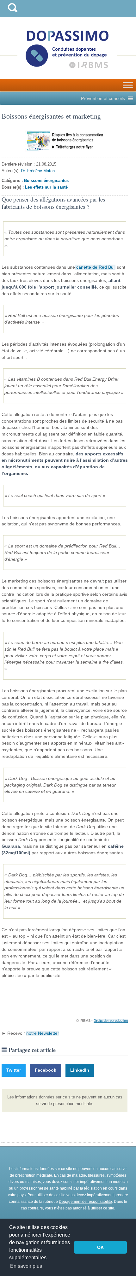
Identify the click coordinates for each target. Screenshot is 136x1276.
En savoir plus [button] (26, 1266)
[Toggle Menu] (128, 85)
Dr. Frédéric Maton (38, 170)
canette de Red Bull (95, 267)
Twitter (13, 1070)
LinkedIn (79, 1070)
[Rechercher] (13, 13)
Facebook (45, 1070)
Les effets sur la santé (46, 187)
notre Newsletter (42, 1033)
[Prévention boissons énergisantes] (65, 141)
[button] (103, 98)
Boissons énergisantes (46, 180)
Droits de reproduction (111, 1020)
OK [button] (100, 1247)
